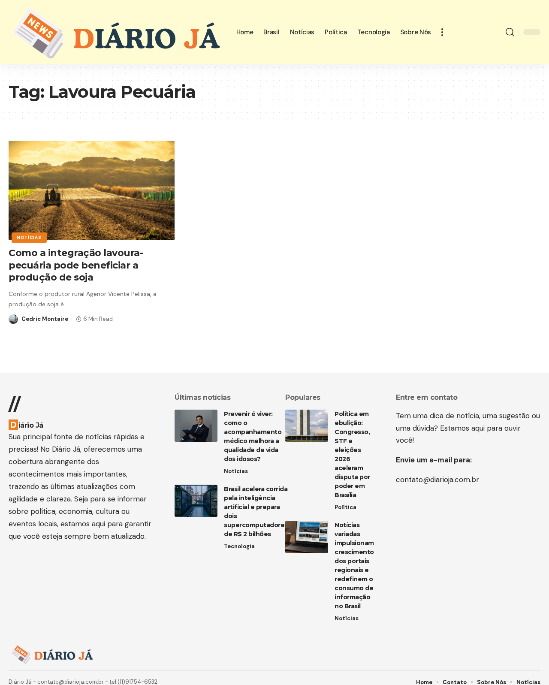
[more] (442, 32)
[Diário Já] (116, 32)
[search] (510, 32)
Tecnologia (239, 546)
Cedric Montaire (44, 319)
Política (345, 507)
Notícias (29, 237)
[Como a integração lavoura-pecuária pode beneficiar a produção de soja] (92, 190)
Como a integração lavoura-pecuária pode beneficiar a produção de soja (76, 265)
